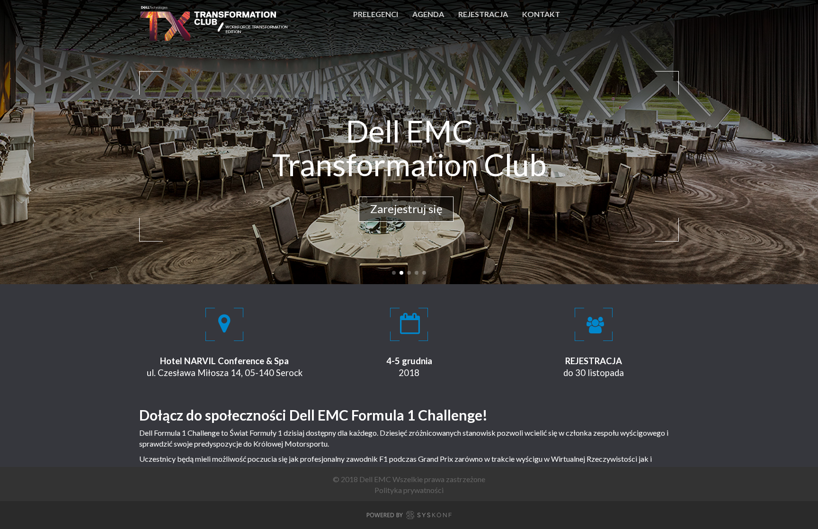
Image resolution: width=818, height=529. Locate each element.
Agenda (428, 13)
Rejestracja (483, 13)
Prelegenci (375, 13)
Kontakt (541, 13)
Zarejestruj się (406, 208)
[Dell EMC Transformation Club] (215, 14)
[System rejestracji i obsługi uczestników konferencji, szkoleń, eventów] (409, 516)
